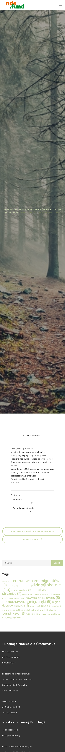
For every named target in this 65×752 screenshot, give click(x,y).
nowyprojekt (36, 598)
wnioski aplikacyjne (19, 609)
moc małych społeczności (15, 598)
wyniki (8, 618)
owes (53, 597)
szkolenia (34, 606)
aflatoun (6, 581)
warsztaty (57, 606)
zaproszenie (18, 618)
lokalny (37, 594)
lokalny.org (47, 594)
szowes (45, 605)
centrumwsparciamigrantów (30, 583)
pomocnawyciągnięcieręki (27, 601)
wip (4, 610)
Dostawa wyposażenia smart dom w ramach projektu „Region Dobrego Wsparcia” (37, 531)
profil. (18, 482)
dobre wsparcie (31, 539)
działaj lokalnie (21, 590)
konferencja (27, 594)
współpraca (33, 613)
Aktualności (33, 436)
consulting (13, 586)
